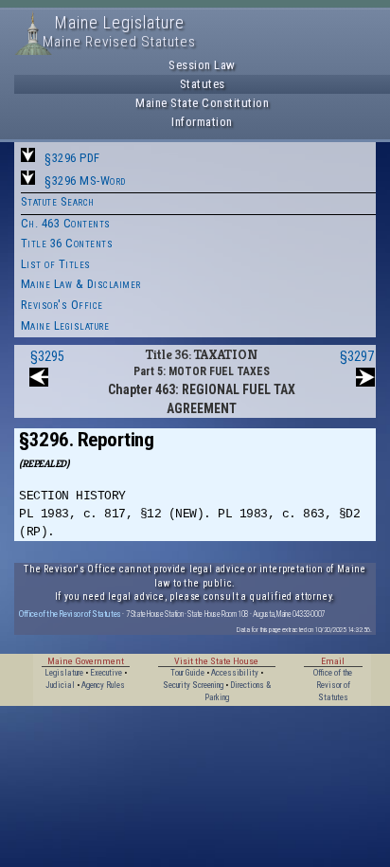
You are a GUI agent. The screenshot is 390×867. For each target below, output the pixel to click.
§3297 (357, 356)
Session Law (202, 65)
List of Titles (56, 264)
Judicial (60, 685)
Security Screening (193, 685)
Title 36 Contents (67, 243)
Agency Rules (103, 685)
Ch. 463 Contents (66, 223)
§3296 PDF (72, 158)
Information (202, 122)
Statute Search (58, 201)
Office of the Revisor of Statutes (70, 613)
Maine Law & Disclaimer (81, 284)
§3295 (47, 356)
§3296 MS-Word (85, 180)
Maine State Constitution (202, 103)
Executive (106, 672)
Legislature (63, 672)
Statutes (202, 84)
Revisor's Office (62, 305)
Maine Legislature (65, 325)
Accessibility (234, 672)
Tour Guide (187, 672)
